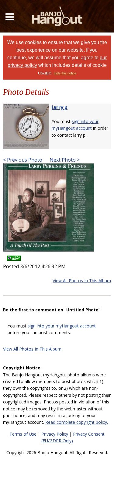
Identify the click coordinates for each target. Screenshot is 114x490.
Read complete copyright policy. (76, 422)
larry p (59, 107)
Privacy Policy (54, 434)
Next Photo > (64, 159)
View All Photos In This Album (82, 280)
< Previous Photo (22, 159)
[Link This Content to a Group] (14, 256)
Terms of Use (22, 434)
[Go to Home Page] (57, 16)
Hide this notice (65, 73)
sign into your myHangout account (62, 326)
